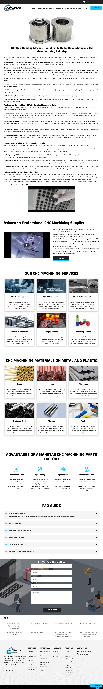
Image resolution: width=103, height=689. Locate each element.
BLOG (75, 8)
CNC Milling (30, 654)
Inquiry (97, 686)
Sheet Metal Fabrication (83, 296)
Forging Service (51, 331)
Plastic (83, 421)
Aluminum (83, 384)
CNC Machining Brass (45, 651)
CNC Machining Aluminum (43, 659)
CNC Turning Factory (69, 659)
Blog (66, 654)
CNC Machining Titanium (43, 670)
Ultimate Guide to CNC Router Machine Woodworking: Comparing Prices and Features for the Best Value (63, 635)
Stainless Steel (19, 421)
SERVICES (41, 8)
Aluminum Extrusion (19, 331)
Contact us (67, 656)
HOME (34, 8)
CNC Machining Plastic (45, 673)
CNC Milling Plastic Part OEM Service (15, 633)
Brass (19, 384)
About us (67, 651)
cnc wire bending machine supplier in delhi (16, 185)
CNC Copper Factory (69, 672)
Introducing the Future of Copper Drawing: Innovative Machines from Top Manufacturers (14, 626)
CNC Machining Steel (45, 662)
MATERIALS (50, 8)
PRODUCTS (59, 8)
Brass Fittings (56, 651)
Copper (51, 384)
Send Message (52, 610)
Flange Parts (55, 656)
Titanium (51, 421)
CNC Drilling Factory (69, 668)
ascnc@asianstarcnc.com (92, 2)
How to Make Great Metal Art (39, 632)
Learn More (61, 258)
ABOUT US (68, 8)
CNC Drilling (30, 660)
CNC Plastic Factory (69, 670)
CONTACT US (82, 8)
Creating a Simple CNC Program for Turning (63, 624)
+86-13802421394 (84, 654)
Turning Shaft (56, 654)
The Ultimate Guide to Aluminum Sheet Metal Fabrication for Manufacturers (88, 634)
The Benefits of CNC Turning (88, 623)
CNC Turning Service (19, 296)
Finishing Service (83, 331)
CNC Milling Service (51, 296)
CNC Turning (31, 651)
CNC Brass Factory (69, 665)
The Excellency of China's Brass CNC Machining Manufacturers (39, 624)
